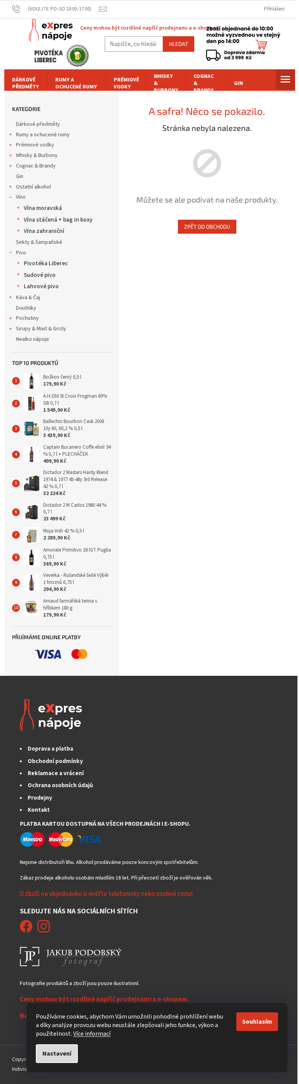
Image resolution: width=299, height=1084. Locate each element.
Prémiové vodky (35, 145)
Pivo (21, 253)
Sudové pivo (40, 275)
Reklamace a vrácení (56, 773)
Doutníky (26, 308)
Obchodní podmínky (55, 761)
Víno (21, 197)
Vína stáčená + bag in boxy (58, 219)
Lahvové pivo (41, 286)
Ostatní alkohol (33, 187)
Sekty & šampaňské (39, 242)
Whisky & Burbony (37, 155)
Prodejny (40, 797)
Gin (19, 176)
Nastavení (56, 1053)
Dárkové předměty (38, 124)
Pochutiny (27, 318)
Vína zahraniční (44, 231)
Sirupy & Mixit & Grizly (41, 329)
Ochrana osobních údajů (60, 785)
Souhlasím (257, 1021)
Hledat (178, 44)
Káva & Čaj (28, 297)
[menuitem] (25, 83)
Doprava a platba (50, 748)
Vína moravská (43, 208)
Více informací (92, 1033)
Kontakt (39, 810)
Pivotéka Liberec (46, 263)
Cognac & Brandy (36, 166)
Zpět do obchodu (207, 226)
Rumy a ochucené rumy (43, 135)
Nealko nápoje (32, 339)
